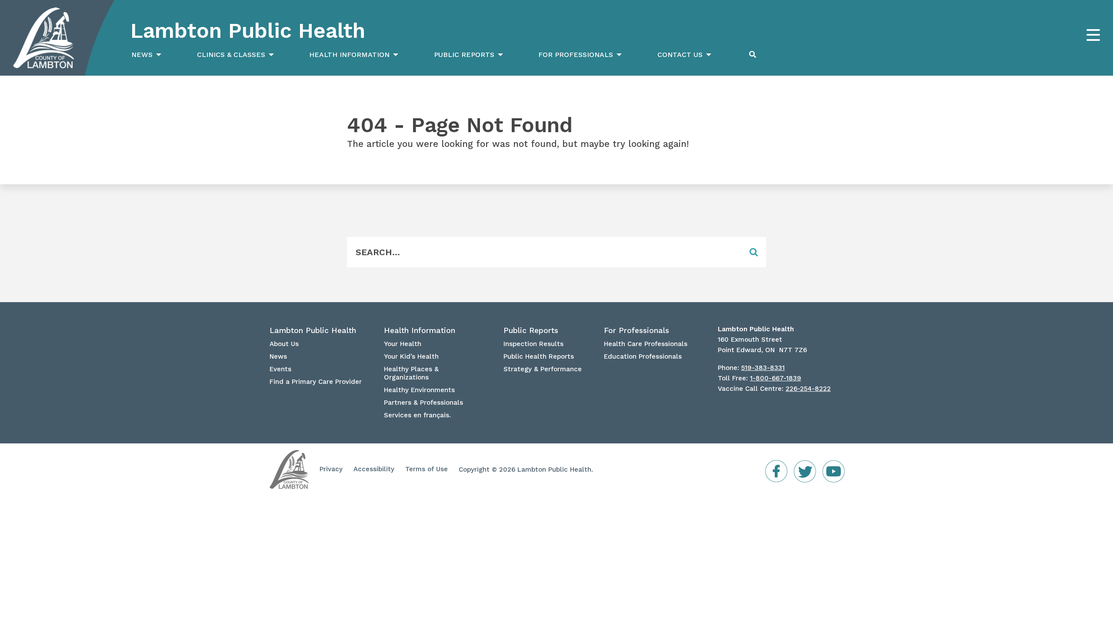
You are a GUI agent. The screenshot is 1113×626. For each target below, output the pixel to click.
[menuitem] (145, 55)
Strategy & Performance (542, 369)
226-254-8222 (808, 389)
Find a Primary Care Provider (316, 382)
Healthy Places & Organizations (411, 373)
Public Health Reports (538, 356)
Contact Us (680, 54)
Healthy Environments (419, 390)
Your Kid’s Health (411, 356)
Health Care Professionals (645, 344)
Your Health (402, 344)
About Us (284, 344)
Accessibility (373, 469)
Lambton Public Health (247, 30)
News (142, 54)
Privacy (331, 469)
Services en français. (417, 415)
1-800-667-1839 (775, 378)
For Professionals (575, 54)
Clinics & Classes (231, 54)
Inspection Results (533, 344)
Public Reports (464, 54)
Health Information (349, 54)
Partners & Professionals (423, 402)
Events (280, 369)
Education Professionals (643, 356)
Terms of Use (426, 469)
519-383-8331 (763, 368)
